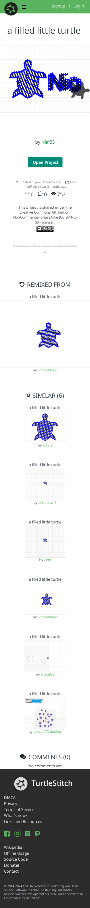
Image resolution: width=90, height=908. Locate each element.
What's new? (15, 815)
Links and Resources (23, 821)
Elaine (47, 445)
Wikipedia (13, 847)
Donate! (11, 865)
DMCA (10, 797)
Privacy (10, 803)
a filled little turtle (45, 296)
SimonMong (48, 370)
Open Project (45, 162)
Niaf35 (48, 142)
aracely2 (47, 674)
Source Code (16, 859)
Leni (47, 559)
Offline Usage (16, 853)
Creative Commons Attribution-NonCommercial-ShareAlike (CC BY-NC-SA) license (45, 217)
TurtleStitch (52, 783)
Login (79, 6)
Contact (11, 871)
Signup (58, 6)
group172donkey (48, 731)
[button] (24, 7)
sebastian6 (47, 502)
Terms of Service (19, 809)
